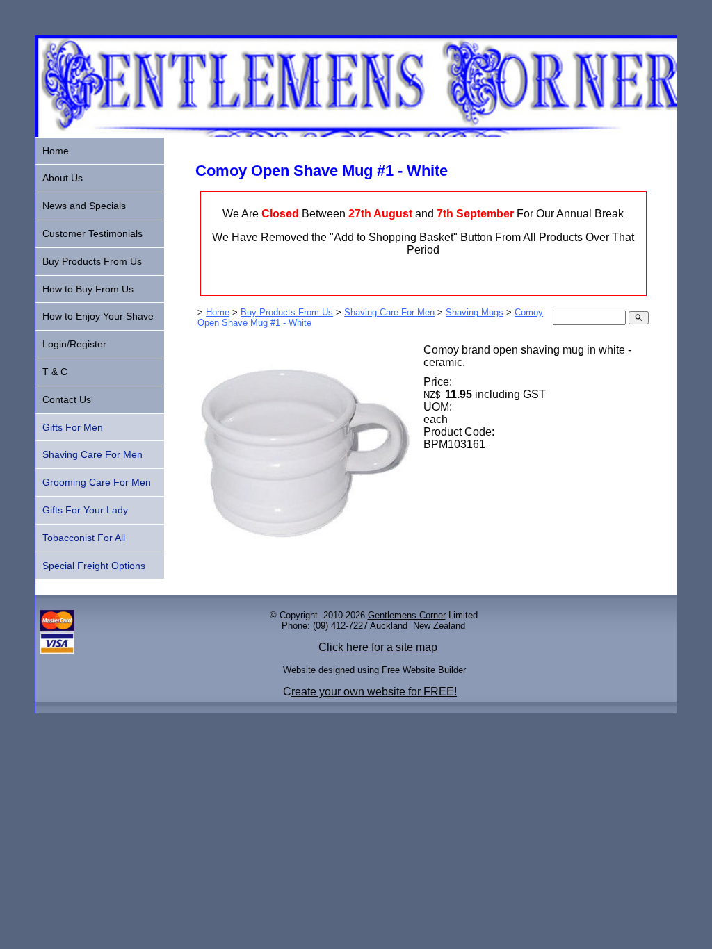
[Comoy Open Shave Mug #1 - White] (304, 559)
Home (217, 312)
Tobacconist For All (83, 537)
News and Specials (84, 205)
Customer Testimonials (92, 233)
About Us (62, 177)
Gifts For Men (72, 427)
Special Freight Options (93, 565)
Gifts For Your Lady (85, 509)
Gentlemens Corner (407, 615)
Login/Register (74, 343)
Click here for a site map (377, 647)
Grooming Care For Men (96, 482)
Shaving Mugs (474, 312)
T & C (54, 371)
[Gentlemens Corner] (356, 133)
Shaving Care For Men (389, 312)
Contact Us (66, 399)
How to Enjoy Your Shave (98, 316)
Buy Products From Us (287, 312)
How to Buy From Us (88, 289)
